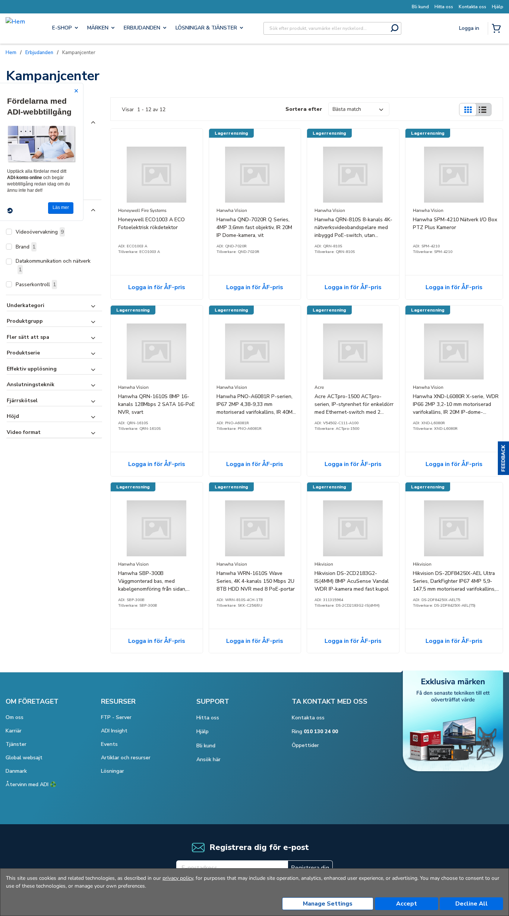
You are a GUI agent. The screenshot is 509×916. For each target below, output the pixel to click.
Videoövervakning (40, 231)
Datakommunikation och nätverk (53, 265)
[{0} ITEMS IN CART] (498, 29)
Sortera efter (303, 109)
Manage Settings (327, 904)
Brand (25, 246)
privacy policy (177, 878)
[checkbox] (9, 232)
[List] (482, 109)
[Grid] (467, 109)
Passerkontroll (36, 284)
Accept (406, 904)
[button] (503, 458)
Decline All (471, 904)
